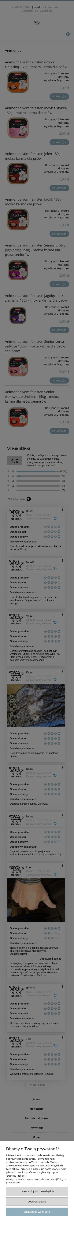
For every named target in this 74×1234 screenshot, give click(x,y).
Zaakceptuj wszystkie (37, 1211)
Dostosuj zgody (37, 1201)
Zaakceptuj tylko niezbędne (37, 1191)
